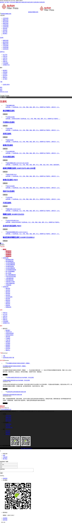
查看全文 (5, 374)
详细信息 (5, 114)
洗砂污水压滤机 (9, 191)
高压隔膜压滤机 (9, 111)
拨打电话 (5, 458)
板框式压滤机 (8, 145)
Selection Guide (4, 91)
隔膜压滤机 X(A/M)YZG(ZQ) (13, 214)
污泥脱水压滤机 (9, 122)
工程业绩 (5, 457)
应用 (4, 455)
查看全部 (2, 406)
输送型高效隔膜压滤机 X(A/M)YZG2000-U (18, 237)
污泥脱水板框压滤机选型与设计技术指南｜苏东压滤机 (16, 380)
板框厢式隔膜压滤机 (33, 12)
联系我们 (2, 2)
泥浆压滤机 (7, 134)
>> (3, 243)
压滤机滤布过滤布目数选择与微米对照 (12, 394)
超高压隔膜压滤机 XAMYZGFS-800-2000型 (19, 168)
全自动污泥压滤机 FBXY (12, 226)
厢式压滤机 (30, 2)
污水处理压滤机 (9, 157)
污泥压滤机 (12, 2)
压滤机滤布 (42, 2)
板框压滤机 (24, 2)
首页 (1, 97)
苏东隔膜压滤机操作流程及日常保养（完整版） (14, 366)
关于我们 (7, 2)
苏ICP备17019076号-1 (26, 448)
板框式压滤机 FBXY (10, 180)
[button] (36, 522)
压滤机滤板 (36, 2)
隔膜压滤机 (18, 2)
